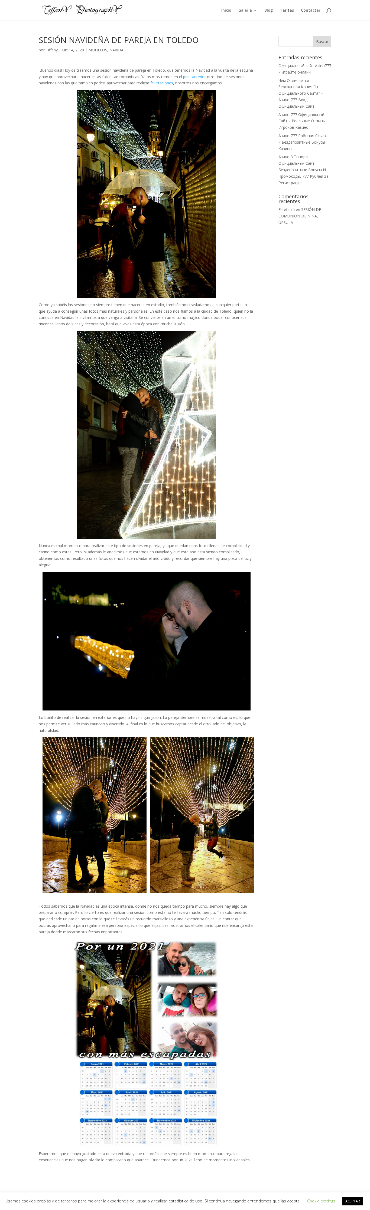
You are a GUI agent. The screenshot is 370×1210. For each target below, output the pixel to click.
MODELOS (97, 49)
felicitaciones (161, 82)
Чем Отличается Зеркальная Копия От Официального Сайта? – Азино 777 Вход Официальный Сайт (300, 93)
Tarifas (287, 10)
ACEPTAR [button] (352, 1201)
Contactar (310, 10)
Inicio (226, 10)
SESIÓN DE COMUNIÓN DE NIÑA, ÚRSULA (299, 216)
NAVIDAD (117, 49)
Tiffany (52, 49)
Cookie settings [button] (321, 1201)
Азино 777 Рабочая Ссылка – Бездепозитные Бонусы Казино (303, 142)
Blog (268, 10)
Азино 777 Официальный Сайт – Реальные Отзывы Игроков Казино (302, 121)
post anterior (194, 76)
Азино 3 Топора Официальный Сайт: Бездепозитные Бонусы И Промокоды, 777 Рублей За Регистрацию (303, 169)
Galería (245, 10)
